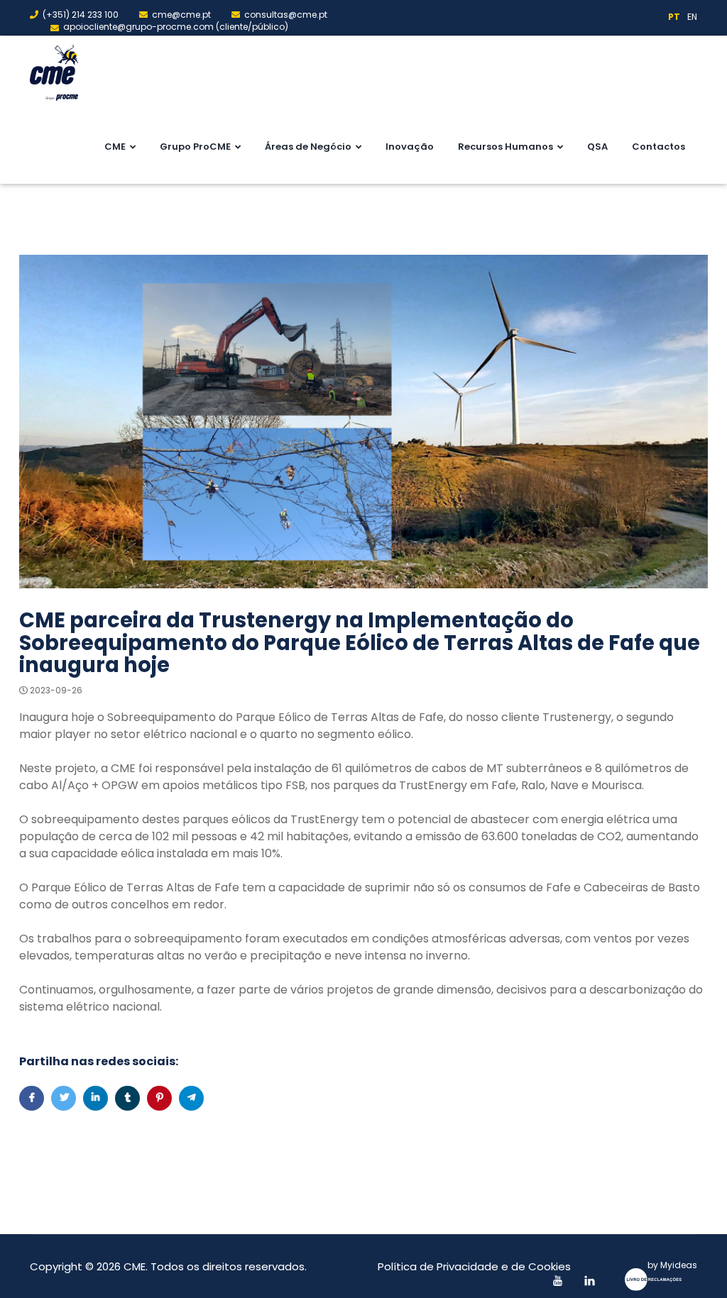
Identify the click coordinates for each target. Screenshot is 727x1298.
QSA (597, 146)
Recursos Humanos (505, 146)
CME (115, 146)
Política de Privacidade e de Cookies (474, 1266)
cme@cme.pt (181, 15)
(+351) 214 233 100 (81, 15)
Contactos (658, 146)
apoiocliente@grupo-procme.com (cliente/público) (175, 27)
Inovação (410, 146)
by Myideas (672, 1265)
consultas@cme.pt (285, 15)
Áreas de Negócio (308, 146)
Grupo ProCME (195, 146)
